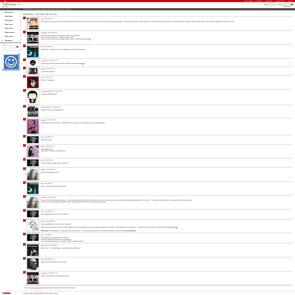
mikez (42, 146)
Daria (42, 18)
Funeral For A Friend (46, 91)
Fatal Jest (43, 169)
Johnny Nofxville (45, 107)
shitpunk (43, 120)
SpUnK (43, 221)
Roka (42, 259)
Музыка (44, 9)
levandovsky (44, 60)
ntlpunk (43, 68)
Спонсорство (280, 1)
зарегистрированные (36, 288)
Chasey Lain (44, 245)
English (290, 1)
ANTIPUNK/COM (28, 9)
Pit (41, 77)
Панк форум (37, 9)
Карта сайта (248, 1)
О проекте (259, 1)
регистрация (288, 6)
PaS (42, 46)
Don (42, 137)
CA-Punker (44, 32)
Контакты (269, 1)
